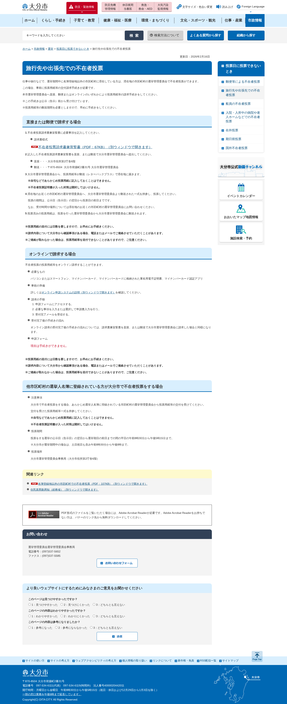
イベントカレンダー (241, 196)
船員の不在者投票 (238, 103)
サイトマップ (230, 660)
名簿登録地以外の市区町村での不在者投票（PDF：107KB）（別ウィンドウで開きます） (92, 483)
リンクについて (162, 660)
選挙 (50, 48)
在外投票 (232, 130)
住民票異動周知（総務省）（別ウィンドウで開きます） (64, 489)
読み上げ (227, 6)
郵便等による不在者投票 (243, 81)
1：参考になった (42, 627)
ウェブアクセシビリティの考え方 (95, 660)
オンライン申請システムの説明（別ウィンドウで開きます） (78, 292)
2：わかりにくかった (77, 616)
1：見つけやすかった (45, 604)
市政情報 (39, 48)
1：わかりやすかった (45, 616)
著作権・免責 (186, 660)
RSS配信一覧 (208, 660)
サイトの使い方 (35, 660)
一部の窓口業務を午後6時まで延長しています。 (51, 694)
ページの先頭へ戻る (257, 656)
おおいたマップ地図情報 (241, 217)
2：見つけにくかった (77, 604)
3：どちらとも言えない (110, 604)
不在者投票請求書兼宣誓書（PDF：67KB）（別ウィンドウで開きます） (95, 147)
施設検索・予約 (241, 238)
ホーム (26, 48)
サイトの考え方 (60, 660)
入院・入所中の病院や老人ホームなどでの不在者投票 (243, 117)
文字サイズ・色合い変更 (197, 6)
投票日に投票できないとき (72, 48)
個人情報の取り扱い (134, 660)
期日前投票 (233, 139)
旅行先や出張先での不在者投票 (243, 92)
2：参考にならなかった (72, 627)
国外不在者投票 (237, 148)
